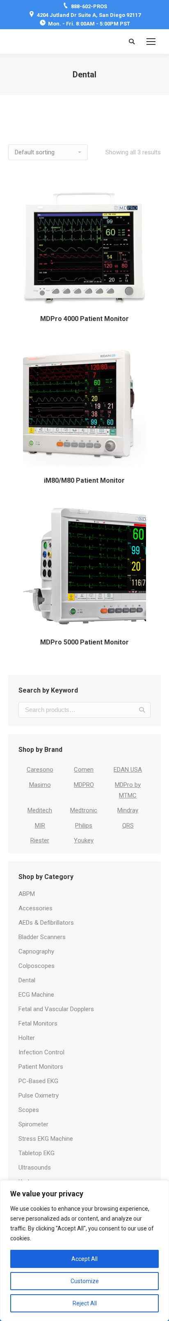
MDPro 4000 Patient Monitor (84, 319)
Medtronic (83, 810)
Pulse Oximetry (38, 1095)
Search (142, 710)
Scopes (28, 1110)
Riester (39, 840)
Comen (84, 769)
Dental (26, 980)
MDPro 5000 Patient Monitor (84, 642)
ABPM (26, 894)
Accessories (35, 908)
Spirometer (33, 1124)
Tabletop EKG (36, 1153)
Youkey (84, 840)
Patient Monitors (40, 1066)
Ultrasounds (34, 1167)
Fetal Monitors (37, 1023)
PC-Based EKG (38, 1081)
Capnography (36, 951)
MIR (40, 825)
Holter (26, 1038)
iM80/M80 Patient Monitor (84, 480)
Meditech (39, 810)
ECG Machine (36, 994)
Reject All (85, 1303)
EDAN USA (128, 769)
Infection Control (41, 1052)
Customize (85, 1281)
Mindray (127, 810)
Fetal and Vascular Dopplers (56, 1009)
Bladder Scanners (42, 937)
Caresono (40, 769)
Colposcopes (36, 966)
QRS (128, 825)
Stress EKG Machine (45, 1138)
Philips (83, 825)
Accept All (84, 1259)
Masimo (40, 784)
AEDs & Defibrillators (46, 922)
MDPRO (84, 784)
